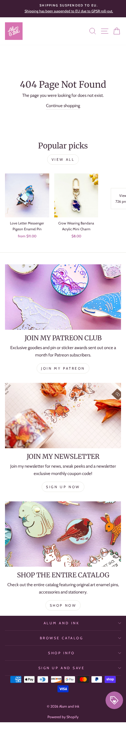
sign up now (63, 487)
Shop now (63, 605)
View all (63, 159)
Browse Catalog (61, 638)
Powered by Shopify (63, 717)
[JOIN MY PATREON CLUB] (63, 297)
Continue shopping (63, 105)
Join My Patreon (63, 368)
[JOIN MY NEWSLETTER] (63, 415)
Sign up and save (61, 668)
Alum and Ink (61, 623)
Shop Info (61, 653)
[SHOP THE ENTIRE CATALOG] (63, 534)
